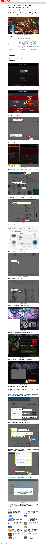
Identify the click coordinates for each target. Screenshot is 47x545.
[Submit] (45, 3)
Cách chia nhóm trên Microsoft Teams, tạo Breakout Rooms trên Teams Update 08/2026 (32, 519)
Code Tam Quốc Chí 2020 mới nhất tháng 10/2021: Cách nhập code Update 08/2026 (17, 534)
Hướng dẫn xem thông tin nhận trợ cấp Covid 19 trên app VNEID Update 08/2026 (32, 512)
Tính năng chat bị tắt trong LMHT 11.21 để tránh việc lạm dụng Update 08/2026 (17, 527)
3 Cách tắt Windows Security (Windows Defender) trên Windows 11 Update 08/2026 (17, 516)
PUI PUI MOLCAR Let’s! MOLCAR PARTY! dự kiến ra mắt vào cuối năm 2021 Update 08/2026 (17, 530)
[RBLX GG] (5, 1)
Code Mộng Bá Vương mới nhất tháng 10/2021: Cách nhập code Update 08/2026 (32, 538)
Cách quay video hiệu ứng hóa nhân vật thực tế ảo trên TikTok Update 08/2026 (17, 519)
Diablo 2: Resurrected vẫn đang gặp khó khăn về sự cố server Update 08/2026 (17, 538)
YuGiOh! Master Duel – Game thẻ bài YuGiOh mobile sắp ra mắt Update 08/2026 (32, 523)
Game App (13, 509)
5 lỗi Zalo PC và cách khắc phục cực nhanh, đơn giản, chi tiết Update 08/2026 (17, 523)
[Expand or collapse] (18, 10)
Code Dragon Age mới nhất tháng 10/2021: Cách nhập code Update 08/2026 (32, 534)
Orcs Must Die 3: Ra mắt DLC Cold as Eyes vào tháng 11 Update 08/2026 (32, 527)
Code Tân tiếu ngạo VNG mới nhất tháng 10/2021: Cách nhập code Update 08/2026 (32, 530)
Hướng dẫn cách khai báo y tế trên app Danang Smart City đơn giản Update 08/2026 (32, 516)
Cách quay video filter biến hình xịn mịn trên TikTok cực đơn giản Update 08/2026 (17, 512)
